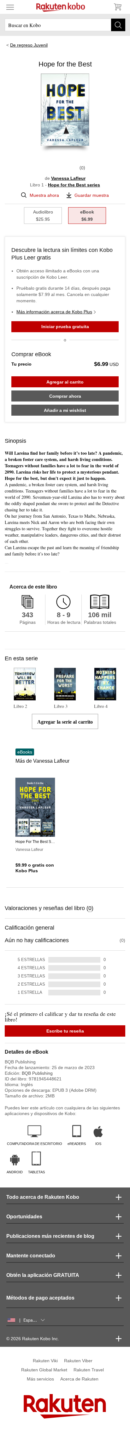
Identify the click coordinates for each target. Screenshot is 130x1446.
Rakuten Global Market (44, 1369)
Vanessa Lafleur (68, 178)
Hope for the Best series (74, 184)
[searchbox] (65, 25)
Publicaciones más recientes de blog (50, 1236)
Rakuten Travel (89, 1369)
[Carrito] (117, 7)
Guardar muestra (91, 195)
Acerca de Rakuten (79, 1378)
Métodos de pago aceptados (40, 1298)
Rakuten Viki (45, 1360)
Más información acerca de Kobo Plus (54, 311)
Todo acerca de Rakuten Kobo (42, 1197)
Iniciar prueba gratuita (65, 326)
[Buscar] (118, 25)
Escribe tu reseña (65, 1030)
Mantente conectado (30, 1255)
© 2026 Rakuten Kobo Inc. (32, 1338)
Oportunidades (24, 1216)
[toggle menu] (10, 7)
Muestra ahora (44, 195)
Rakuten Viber (78, 1360)
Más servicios (40, 1378)
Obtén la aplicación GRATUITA (42, 1275)
